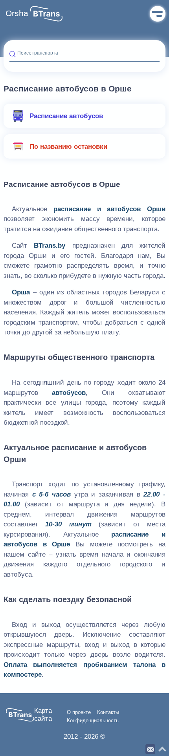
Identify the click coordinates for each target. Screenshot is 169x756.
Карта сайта (43, 714)
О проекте (79, 712)
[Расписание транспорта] (46, 14)
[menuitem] (84, 116)
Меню (157, 14)
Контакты (108, 712)
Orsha (17, 13)
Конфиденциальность (93, 720)
